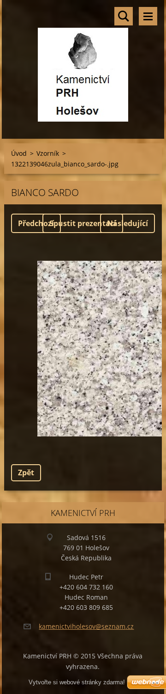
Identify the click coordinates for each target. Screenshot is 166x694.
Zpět (26, 472)
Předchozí (36, 223)
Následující (127, 223)
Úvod (19, 153)
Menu (148, 16)
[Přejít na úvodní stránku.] (83, 63)
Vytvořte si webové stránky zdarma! (77, 682)
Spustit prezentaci (82, 223)
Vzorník (47, 153)
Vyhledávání (123, 16)
